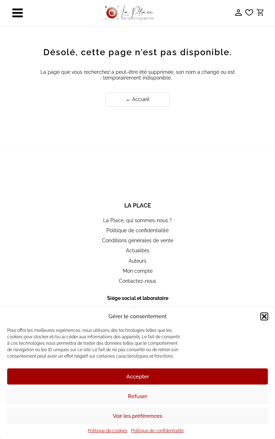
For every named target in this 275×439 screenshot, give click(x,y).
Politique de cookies (107, 430)
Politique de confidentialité (157, 430)
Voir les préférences (137, 416)
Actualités (137, 250)
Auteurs (137, 261)
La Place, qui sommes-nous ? (137, 220)
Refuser (137, 396)
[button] (264, 316)
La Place (137, 205)
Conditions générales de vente (137, 240)
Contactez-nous (137, 281)
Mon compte (138, 271)
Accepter (137, 376)
